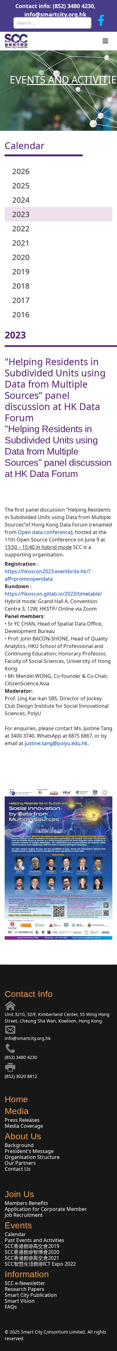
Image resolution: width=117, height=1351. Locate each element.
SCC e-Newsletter (25, 1283)
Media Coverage (24, 1125)
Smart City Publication (31, 1295)
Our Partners (20, 1163)
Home (16, 1099)
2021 (21, 243)
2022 (21, 228)
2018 (21, 286)
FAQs (11, 1306)
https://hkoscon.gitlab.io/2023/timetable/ (53, 593)
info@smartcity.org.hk (55, 14)
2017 (21, 300)
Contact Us (18, 1168)
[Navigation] (105, 41)
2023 (21, 214)
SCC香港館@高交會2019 (32, 1246)
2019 (21, 271)
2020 (21, 257)
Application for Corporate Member (46, 1209)
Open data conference (44, 532)
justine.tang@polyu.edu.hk (56, 743)
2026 (21, 171)
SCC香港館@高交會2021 (32, 1257)
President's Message (29, 1151)
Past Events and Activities (34, 1240)
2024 (21, 200)
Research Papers (24, 1289)
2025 (21, 185)
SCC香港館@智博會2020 (32, 1252)
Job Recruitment (24, 1215)
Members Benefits (26, 1203)
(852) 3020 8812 (21, 1076)
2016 (21, 314)
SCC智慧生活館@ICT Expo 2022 (40, 1263)
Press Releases (22, 1120)
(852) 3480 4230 (21, 1057)
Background (19, 1145)
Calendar (15, 1234)
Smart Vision (20, 1300)
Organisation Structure (32, 1157)
